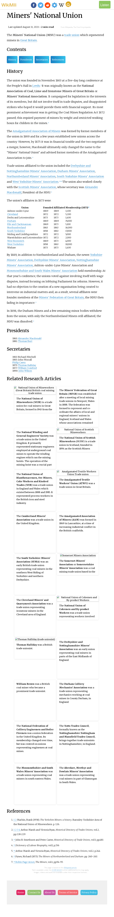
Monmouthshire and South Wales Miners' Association (42, 270)
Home (21, 892)
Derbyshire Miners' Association (54, 260)
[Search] (68, 4)
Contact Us (34, 892)
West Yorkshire (15, 244)
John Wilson (25, 370)
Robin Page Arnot (24, 862)
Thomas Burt (25, 341)
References (58, 59)
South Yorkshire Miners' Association (80, 176)
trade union (71, 35)
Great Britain (28, 40)
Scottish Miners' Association (37, 187)
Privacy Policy (89, 892)
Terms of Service (68, 892)
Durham (11, 220)
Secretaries (42, 59)
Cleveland (12, 214)
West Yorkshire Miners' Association (35, 181)
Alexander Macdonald (29, 338)
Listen (104, 4)
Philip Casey (19, 362)
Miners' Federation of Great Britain (61, 297)
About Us (49, 892)
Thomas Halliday (27, 365)
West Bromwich (15, 240)
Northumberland (16, 227)
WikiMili (8, 4)
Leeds (36, 85)
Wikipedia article (70, 867)
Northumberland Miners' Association (31, 176)
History (12, 59)
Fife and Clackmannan (19, 224)
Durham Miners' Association (76, 171)
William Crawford (27, 368)
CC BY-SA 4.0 (57, 870)
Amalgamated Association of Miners (36, 131)
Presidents (26, 59)
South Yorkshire (16, 230)
